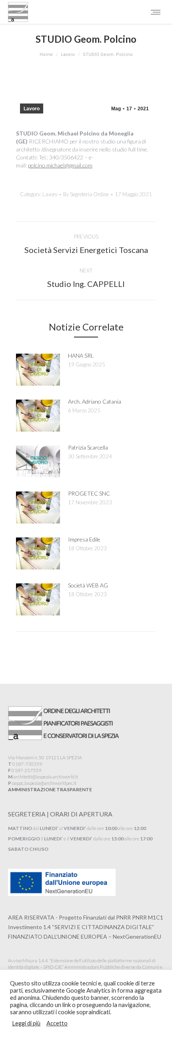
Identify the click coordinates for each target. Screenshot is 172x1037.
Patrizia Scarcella (88, 447)
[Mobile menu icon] (155, 12)
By (86, 194)
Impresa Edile (84, 539)
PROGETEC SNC (89, 493)
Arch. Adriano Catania (94, 401)
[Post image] (38, 370)
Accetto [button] (57, 1023)
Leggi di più (26, 1023)
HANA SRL (81, 355)
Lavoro (32, 108)
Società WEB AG (88, 585)
